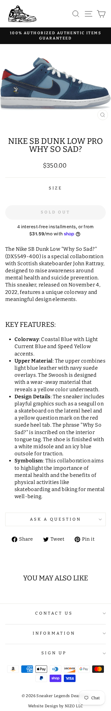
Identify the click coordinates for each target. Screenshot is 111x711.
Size (56, 188)
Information (54, 633)
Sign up (54, 653)
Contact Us (54, 613)
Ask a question (55, 519)
